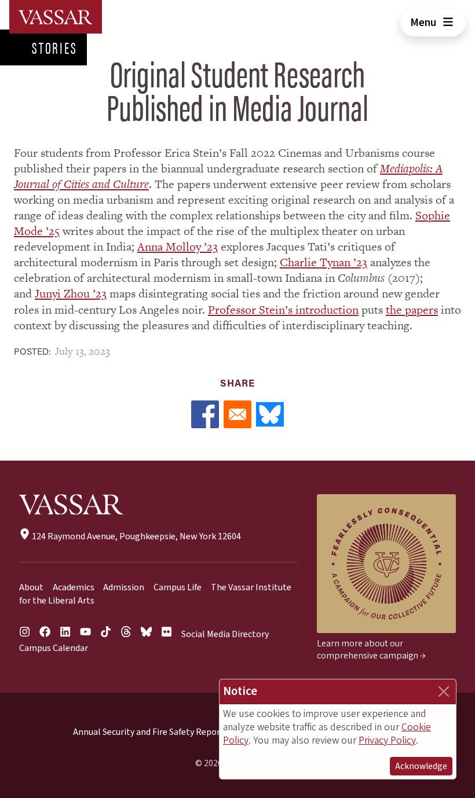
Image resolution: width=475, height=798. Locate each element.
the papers (412, 309)
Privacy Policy (387, 740)
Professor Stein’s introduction (283, 309)
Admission (123, 587)
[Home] (55, 17)
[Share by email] (237, 414)
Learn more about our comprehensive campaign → (371, 649)
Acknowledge (421, 766)
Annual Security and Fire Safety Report (148, 732)
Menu (424, 22)
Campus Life (178, 587)
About (31, 587)
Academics (73, 587)
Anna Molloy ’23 (177, 246)
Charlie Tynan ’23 (323, 262)
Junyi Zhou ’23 (71, 293)
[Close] (443, 691)
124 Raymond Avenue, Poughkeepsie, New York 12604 (135, 536)
